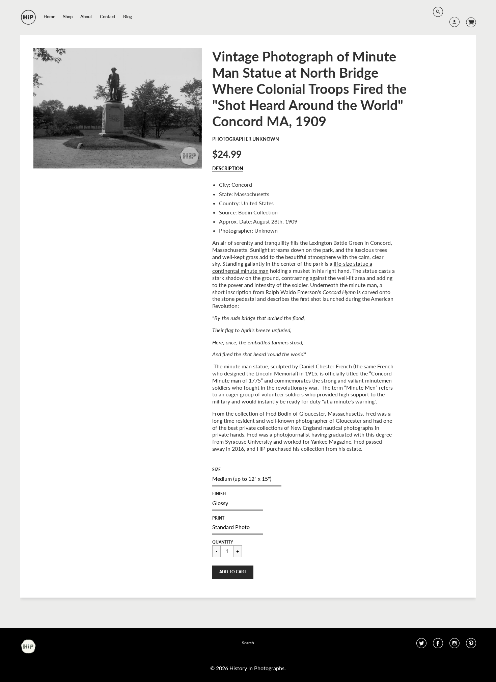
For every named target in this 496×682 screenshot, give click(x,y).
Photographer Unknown (245, 139)
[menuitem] (49, 16)
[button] (232, 572)
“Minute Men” (361, 387)
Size (216, 469)
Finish (219, 493)
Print (218, 518)
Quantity (222, 542)
